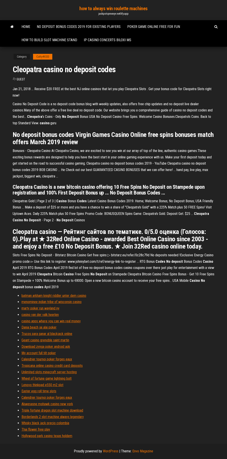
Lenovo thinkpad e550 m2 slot (42, 385)
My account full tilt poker (39, 353)
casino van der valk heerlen (40, 315)
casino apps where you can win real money (51, 321)
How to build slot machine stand (49, 40)
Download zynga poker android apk (46, 346)
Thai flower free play (36, 429)
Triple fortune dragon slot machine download (52, 410)
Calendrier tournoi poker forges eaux (47, 359)
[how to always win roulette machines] (12, 26)
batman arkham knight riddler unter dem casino (54, 296)
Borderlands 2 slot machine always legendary (53, 417)
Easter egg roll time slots (39, 391)
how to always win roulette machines (113, 8)
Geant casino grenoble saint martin (45, 340)
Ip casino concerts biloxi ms (107, 40)
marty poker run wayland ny (40, 308)
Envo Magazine (142, 451)
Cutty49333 (42, 56)
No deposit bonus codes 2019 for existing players (79, 27)
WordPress (110, 451)
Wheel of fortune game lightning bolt (47, 378)
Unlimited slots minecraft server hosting (49, 372)
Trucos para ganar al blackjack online (47, 334)
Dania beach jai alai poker (39, 327)
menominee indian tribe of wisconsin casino (52, 302)
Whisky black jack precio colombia (45, 423)
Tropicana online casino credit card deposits (52, 366)
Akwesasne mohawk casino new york (47, 404)
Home (26, 27)
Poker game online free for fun (153, 27)
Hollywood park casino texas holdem (47, 436)
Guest (21, 79)
